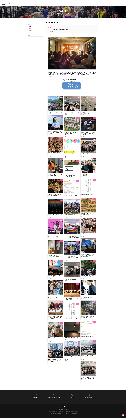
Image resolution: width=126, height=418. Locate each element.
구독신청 (30, 32)
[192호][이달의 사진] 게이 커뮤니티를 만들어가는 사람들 (71, 215)
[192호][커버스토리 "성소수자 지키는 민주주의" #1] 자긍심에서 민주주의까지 (54, 235)
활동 (52, 4)
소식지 (63, 13)
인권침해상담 (76, 4)
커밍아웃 (60, 4)
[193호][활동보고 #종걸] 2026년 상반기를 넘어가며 (72, 112)
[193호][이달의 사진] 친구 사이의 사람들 (55, 112)
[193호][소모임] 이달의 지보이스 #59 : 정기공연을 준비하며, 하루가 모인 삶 (54, 195)
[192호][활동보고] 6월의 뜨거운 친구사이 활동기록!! (88, 234)
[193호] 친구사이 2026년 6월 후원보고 (71, 195)
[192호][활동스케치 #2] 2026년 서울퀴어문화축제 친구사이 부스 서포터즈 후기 (71, 257)
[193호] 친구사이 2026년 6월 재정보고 (87, 194)
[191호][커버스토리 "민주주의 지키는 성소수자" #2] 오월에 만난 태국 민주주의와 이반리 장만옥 (72, 358)
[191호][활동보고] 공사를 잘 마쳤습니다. (71, 337)
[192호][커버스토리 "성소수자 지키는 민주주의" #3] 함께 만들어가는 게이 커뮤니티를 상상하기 (87, 255)
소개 (48, 4)
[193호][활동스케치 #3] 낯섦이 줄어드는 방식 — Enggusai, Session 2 (88, 154)
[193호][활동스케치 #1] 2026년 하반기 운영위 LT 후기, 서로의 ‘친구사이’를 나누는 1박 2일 (55, 154)
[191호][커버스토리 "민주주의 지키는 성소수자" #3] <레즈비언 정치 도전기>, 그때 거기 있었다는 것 (54, 360)
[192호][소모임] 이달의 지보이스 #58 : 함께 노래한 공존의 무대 (71, 299)
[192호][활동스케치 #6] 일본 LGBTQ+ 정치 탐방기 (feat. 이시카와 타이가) (54, 296)
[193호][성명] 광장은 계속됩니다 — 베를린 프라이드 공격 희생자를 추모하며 (55, 215)
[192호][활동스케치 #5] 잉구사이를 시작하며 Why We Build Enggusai (70, 278)
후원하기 (72, 411)
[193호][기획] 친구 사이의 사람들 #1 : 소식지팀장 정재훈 (87, 175)
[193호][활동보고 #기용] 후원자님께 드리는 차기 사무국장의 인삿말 (88, 112)
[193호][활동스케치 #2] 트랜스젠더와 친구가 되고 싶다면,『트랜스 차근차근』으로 (71, 155)
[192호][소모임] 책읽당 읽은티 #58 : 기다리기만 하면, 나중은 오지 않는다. (87, 296)
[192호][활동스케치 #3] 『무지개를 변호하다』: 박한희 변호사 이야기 (54, 276)
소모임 (35, 35)
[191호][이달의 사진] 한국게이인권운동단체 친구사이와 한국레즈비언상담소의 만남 (53, 339)
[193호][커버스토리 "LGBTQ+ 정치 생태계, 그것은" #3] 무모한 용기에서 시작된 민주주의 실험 (88, 133)
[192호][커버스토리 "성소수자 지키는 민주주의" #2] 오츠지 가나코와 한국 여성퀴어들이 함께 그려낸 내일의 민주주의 (72, 236)
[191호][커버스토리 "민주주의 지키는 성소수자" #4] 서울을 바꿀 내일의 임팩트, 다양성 (88, 378)
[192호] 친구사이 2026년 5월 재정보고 (71, 318)
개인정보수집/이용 (61, 411)
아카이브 (69, 4)
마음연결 (29, 21)
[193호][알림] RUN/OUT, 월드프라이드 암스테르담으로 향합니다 (87, 214)
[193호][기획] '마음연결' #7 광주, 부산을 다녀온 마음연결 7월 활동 (55, 175)
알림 (56, 4)
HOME (58, 13)
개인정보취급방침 (54, 411)
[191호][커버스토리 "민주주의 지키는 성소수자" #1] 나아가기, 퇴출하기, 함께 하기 (87, 357)
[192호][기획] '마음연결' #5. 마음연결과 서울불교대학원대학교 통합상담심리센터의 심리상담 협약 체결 (55, 317)
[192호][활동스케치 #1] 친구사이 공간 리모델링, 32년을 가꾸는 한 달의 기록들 (54, 256)
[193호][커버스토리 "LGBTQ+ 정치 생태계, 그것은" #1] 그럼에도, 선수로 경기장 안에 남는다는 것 (55, 132)
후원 (65, 4)
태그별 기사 (31, 30)
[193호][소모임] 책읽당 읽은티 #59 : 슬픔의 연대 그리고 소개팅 (71, 176)
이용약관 (49, 411)
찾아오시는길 (68, 411)
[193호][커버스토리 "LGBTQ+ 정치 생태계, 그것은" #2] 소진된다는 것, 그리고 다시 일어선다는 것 (72, 133)
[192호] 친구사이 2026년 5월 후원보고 (87, 336)
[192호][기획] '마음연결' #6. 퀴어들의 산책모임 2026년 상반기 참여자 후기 (87, 317)
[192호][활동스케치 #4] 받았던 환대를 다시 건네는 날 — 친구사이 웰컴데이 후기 (88, 276)
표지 (30, 26)
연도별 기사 (67, 13)
